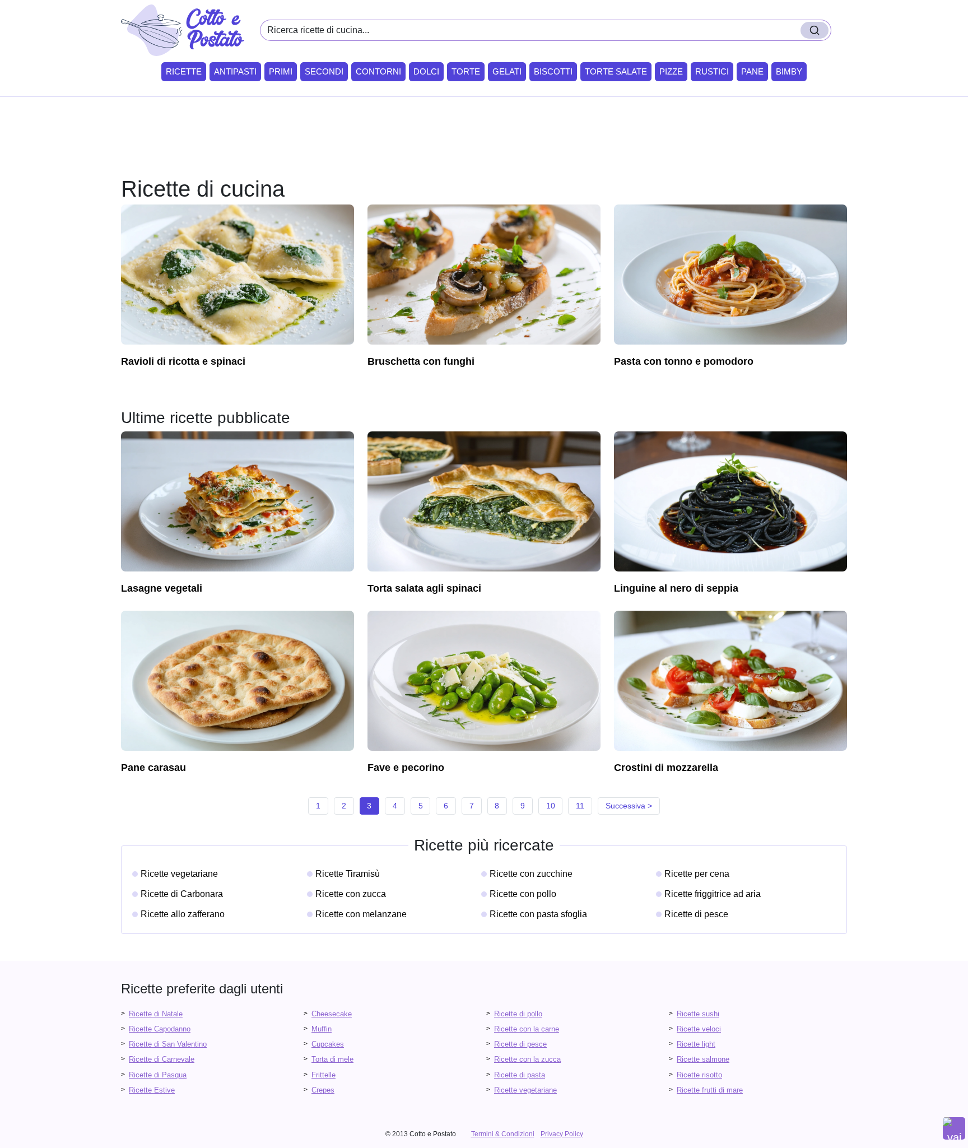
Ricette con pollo (523, 894)
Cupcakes (327, 1044)
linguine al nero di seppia (676, 588)
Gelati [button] (507, 71)
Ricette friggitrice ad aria (712, 894)
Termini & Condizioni (502, 1134)
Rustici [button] (712, 71)
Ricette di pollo (518, 1014)
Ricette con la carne (526, 1029)
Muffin (321, 1029)
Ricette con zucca (350, 894)
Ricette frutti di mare (710, 1090)
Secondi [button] (324, 71)
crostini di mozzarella (666, 767)
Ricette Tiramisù (347, 874)
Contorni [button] (378, 71)
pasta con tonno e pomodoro (683, 361)
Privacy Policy (562, 1134)
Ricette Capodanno (159, 1029)
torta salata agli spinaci (424, 588)
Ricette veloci (699, 1029)
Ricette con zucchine (531, 874)
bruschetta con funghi (420, 361)
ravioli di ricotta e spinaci (183, 361)
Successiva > (629, 805)
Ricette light (696, 1044)
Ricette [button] (184, 71)
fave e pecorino (405, 767)
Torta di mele (332, 1059)
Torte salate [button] (616, 71)
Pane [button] (752, 71)
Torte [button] (466, 71)
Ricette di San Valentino (168, 1044)
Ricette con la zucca (527, 1059)
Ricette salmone (703, 1059)
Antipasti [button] (235, 71)
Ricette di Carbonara (182, 894)
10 (550, 805)
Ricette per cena (696, 874)
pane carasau (153, 767)
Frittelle (323, 1075)
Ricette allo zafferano (183, 914)
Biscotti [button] (553, 71)
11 (580, 805)
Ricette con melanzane (361, 914)
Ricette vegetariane (179, 874)
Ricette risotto (699, 1075)
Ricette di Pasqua (158, 1075)
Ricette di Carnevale (161, 1059)
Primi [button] (280, 71)
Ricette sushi (698, 1014)
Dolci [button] (426, 71)
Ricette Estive (152, 1090)
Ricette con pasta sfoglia (538, 914)
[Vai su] (954, 1128)
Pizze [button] (671, 71)
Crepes (322, 1090)
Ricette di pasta (519, 1075)
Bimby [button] (789, 71)
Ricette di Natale (156, 1014)
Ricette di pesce (696, 914)
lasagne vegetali (161, 588)
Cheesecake (331, 1014)
